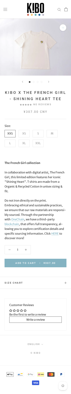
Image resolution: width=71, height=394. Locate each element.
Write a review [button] (35, 319)
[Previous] (22, 82)
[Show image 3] (37, 82)
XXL (38, 143)
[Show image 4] (41, 82)
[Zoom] (63, 27)
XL (24, 143)
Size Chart (14, 282)
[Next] (48, 82)
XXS (10, 133)
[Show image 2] (33, 82)
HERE (55, 233)
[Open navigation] (5, 9)
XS (24, 133)
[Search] (59, 9)
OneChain (17, 219)
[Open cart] (66, 9)
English (34, 344)
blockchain (12, 224)
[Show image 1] (29, 82)
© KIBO (35, 353)
